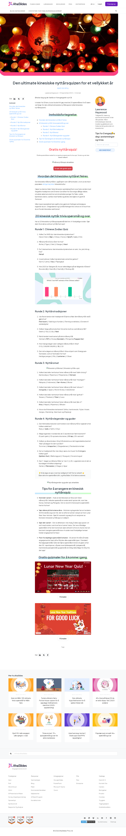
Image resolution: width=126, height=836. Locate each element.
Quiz (9, 780)
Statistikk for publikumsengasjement (45, 11)
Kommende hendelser (38, 790)
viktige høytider (48, 184)
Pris (70, 4)
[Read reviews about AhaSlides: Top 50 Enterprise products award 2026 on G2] (29, 820)
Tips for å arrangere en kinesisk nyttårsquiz (17, 135)
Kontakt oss (103, 783)
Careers (101, 787)
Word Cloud (12, 787)
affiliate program (36, 797)
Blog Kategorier (17, 11)
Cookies (102, 797)
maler (33, 787)
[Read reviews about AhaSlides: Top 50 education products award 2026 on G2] (20, 820)
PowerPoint (58, 783)
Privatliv (101, 793)
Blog (32, 783)
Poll (9, 783)
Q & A (10, 790)
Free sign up (111, 4)
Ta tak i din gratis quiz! (63, 168)
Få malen (63, 597)
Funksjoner (35, 4)
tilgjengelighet (104, 804)
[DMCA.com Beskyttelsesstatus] (88, 822)
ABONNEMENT (105, 150)
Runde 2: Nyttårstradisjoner (20, 122)
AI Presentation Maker (15, 793)
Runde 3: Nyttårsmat (18, 125)
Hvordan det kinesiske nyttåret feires (17, 107)
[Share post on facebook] (23, 98)
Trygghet (102, 800)
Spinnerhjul (12, 800)
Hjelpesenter (35, 793)
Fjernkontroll (12, 804)
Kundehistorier (36, 800)
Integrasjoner (58, 776)
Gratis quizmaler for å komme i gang (19, 140)
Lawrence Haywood (51, 93)
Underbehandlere (104, 807)
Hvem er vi (102, 780)
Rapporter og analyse (15, 807)
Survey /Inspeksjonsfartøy (17, 797)
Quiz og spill (63, 88)
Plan (77, 780)
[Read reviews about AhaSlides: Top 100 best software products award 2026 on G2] (11, 820)
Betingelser (103, 790)
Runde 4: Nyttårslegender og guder (20, 130)
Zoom (56, 790)
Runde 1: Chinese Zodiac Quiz (20, 118)
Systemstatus (102, 822)
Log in (100, 4)
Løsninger (48, 4)
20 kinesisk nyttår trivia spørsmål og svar (17, 113)
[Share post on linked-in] (14, 98)
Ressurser (60, 4)
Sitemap (113, 822)
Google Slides (58, 780)
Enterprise (80, 4)
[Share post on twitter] (19, 98)
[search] (116, 11)
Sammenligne (35, 780)
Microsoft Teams (59, 787)
